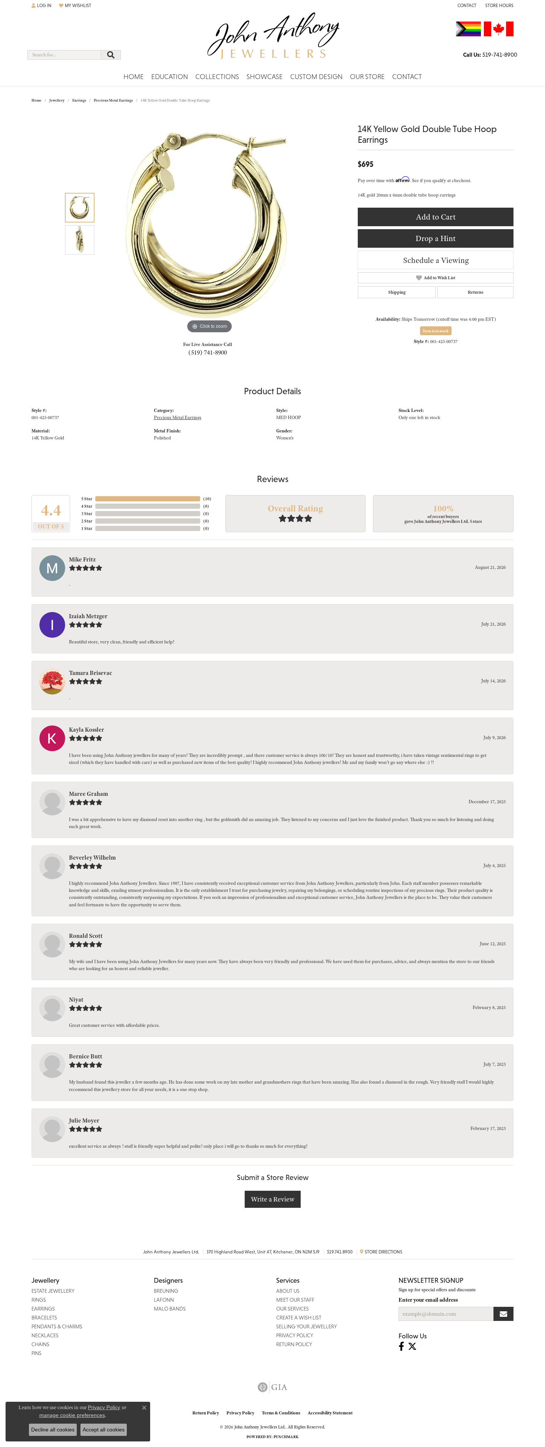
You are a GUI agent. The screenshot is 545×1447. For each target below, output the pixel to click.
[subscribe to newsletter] (503, 1314)
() (207, 499)
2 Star (86, 521)
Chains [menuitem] (40, 1344)
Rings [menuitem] (39, 1300)
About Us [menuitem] (288, 1291)
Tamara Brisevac (90, 673)
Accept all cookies (104, 1430)
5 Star (86, 499)
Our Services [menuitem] (292, 1309)
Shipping (397, 292)
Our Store (367, 76)
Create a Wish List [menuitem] (298, 1318)
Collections (217, 76)
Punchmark (286, 1436)
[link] (466, 5)
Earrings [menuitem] (43, 1309)
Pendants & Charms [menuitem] (57, 1326)
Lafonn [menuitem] (164, 1300)
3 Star (86, 514)
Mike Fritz (82, 559)
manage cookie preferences (72, 1415)
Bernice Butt (85, 1056)
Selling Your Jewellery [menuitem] (306, 1326)
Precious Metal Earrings (113, 100)
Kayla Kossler (86, 730)
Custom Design (316, 76)
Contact (407, 76)
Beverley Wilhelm (92, 857)
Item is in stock (436, 330)
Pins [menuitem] (37, 1353)
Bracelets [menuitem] (44, 1318)
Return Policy (205, 1413)
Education (169, 76)
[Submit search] (111, 55)
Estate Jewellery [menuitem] (53, 1291)
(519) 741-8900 (207, 352)
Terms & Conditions (281, 1413)
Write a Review (272, 1199)
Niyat (76, 999)
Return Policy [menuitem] (294, 1344)
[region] (209, 224)
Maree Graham (88, 794)
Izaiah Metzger (88, 616)
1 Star (86, 528)
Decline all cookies (53, 1430)
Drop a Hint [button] (436, 238)
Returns (475, 292)
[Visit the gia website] (272, 1387)
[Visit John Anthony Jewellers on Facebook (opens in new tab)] (401, 1346)
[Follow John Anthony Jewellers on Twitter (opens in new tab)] (412, 1346)
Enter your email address (428, 1299)
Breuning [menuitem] (166, 1291)
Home (133, 76)
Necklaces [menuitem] (45, 1335)
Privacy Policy (240, 1413)
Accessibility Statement (330, 1413)
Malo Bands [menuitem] (170, 1309)
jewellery (57, 100)
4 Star (86, 506)
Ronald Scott (86, 936)
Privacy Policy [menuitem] (294, 1335)
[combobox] (64, 55)
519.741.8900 (340, 1252)
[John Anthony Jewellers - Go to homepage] (272, 40)
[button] (42, 5)
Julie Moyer (84, 1120)
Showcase (265, 76)
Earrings (79, 100)
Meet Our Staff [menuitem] (295, 1300)
